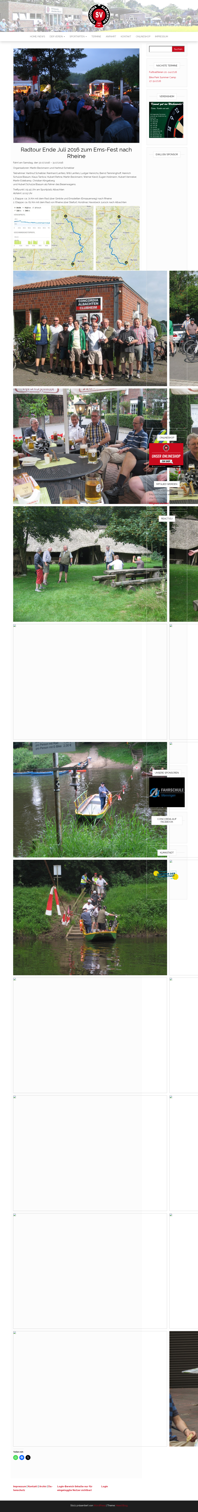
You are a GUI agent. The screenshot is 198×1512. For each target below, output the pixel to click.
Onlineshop (143, 36)
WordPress (99, 1505)
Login (104, 1486)
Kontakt (126, 36)
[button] (90, 328)
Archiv (42, 1486)
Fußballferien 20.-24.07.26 (163, 72)
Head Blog (122, 1505)
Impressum (161, 36)
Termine (96, 36)
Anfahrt (111, 36)
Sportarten (77, 36)
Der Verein (56, 36)
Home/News (37, 36)
